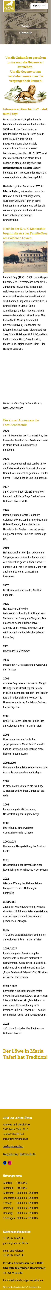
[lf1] (14, 388)
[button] (39, 6)
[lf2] (36, 388)
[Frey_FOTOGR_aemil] (14, 365)
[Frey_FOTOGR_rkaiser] (36, 365)
